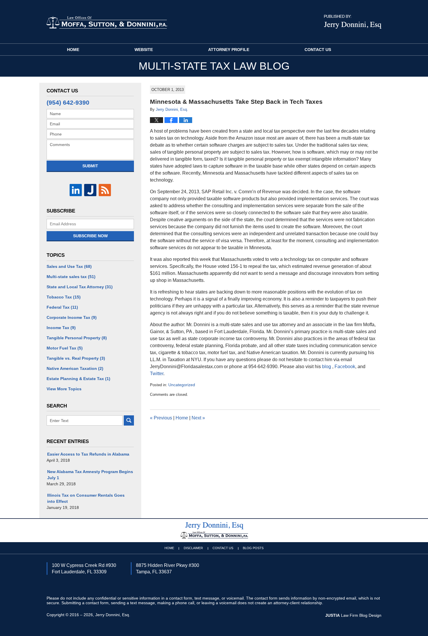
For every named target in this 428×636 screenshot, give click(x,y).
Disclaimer (193, 548)
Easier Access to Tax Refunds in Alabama (88, 454)
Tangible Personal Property (77, 337)
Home (73, 49)
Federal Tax (62, 307)
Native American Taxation (75, 368)
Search (129, 420)
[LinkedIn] (75, 190)
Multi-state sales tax (71, 276)
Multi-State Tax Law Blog (106, 22)
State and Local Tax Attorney (80, 286)
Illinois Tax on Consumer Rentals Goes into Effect (86, 498)
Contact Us (318, 49)
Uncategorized (181, 384)
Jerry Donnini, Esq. (112, 614)
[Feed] (105, 190)
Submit (90, 166)
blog (327, 366)
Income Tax (61, 327)
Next (198, 417)
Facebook (345, 366)
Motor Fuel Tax (65, 348)
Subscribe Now (90, 235)
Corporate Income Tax (72, 317)
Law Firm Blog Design (353, 615)
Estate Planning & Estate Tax (78, 378)
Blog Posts (253, 548)
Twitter (156, 373)
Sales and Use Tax (69, 266)
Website (144, 49)
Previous (161, 417)
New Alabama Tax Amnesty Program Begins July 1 (90, 474)
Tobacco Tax (64, 297)
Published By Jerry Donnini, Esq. (352, 22)
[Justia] (90, 190)
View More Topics (64, 388)
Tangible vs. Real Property (76, 358)
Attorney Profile (228, 49)
